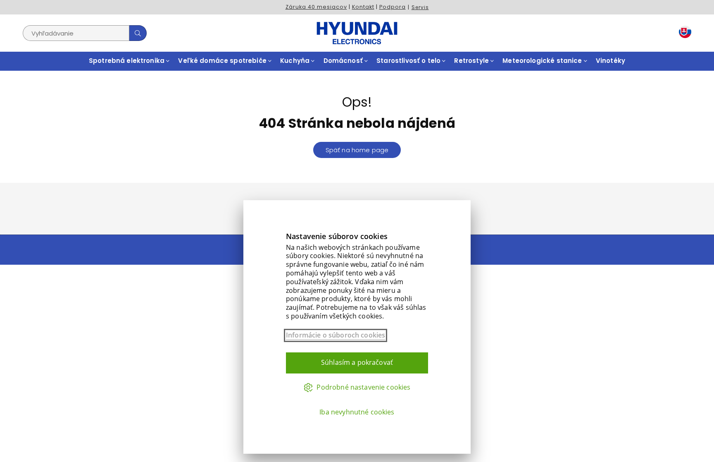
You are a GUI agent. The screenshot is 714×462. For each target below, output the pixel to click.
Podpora (392, 6)
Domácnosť (344, 60)
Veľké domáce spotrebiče (223, 60)
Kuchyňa (295, 60)
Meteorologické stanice (542, 60)
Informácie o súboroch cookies (335, 335)
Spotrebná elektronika (127, 60)
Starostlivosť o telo (409, 60)
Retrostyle (472, 60)
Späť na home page (357, 150)
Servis (420, 7)
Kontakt (363, 6)
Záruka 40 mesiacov (316, 6)
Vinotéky (610, 60)
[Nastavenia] (683, 33)
